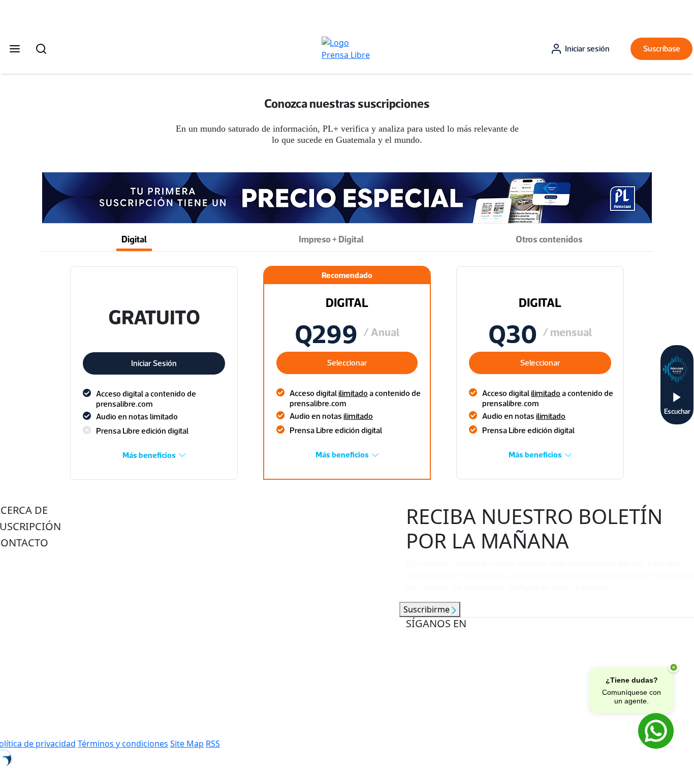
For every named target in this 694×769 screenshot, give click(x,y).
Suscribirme (427, 609)
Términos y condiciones (123, 743)
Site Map (187, 743)
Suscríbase (661, 48)
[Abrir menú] (14, 49)
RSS (213, 743)
